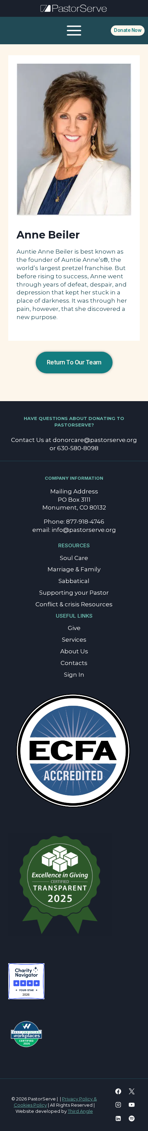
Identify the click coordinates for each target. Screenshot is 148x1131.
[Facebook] (118, 1091)
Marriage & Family (74, 569)
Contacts (74, 663)
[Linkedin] (118, 1118)
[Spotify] (132, 1118)
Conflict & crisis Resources (74, 604)
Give (74, 628)
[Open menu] (74, 30)
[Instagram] (118, 1105)
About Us (74, 651)
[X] (132, 1091)
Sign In (74, 674)
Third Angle (80, 1111)
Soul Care (74, 558)
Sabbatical (74, 581)
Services (74, 639)
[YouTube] (132, 1105)
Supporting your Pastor (74, 592)
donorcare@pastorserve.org (95, 439)
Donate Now (127, 30)
